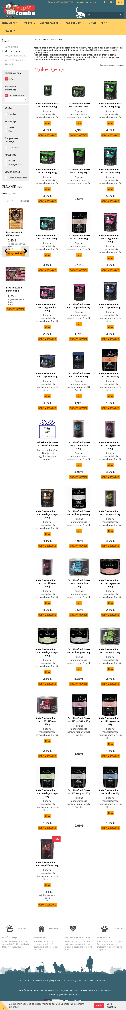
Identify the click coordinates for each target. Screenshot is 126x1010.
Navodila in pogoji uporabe (48, 980)
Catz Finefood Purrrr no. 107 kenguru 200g (79, 651)
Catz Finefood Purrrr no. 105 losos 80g (110, 792)
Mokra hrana (12, 51)
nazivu (119, 65)
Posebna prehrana (15, 55)
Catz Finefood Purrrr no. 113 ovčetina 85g (79, 720)
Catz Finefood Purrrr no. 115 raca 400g (47, 105)
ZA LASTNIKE (73, 23)
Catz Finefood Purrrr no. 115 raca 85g (110, 375)
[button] (25, 251)
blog (104, 23)
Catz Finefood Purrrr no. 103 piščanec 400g (47, 583)
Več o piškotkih (111, 1005)
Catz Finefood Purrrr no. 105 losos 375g (110, 513)
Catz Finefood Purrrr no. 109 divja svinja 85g (47, 793)
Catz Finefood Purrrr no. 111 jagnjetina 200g (110, 583)
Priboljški (10, 64)
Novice (102, 980)
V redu (99, 1005)
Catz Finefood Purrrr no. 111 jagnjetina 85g (110, 721)
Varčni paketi (49, 23)
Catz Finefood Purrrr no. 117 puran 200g (47, 375)
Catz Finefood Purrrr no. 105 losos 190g (110, 651)
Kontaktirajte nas (74, 980)
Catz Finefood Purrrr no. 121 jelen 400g (110, 171)
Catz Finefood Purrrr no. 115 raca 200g (79, 105)
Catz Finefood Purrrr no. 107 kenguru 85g (79, 792)
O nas (90, 980)
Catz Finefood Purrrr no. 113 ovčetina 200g (79, 583)
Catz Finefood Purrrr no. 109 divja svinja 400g (47, 514)
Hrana (45, 39)
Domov (37, 39)
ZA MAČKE (11, 23)
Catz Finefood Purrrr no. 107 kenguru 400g (79, 513)
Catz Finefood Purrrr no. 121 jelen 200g (47, 237)
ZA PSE (28, 23)
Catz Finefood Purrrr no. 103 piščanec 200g (47, 721)
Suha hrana (11, 47)
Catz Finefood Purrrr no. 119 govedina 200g (47, 307)
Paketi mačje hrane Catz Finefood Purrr (47, 444)
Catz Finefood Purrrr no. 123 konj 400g (110, 105)
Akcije (8, 30)
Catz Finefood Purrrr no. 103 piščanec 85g (47, 864)
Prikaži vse (24, 201)
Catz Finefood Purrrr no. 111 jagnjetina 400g (110, 445)
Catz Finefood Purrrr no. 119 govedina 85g (78, 306)
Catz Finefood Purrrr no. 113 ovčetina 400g (79, 445)
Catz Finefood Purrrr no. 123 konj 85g (79, 171)
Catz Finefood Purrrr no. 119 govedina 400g (110, 238)
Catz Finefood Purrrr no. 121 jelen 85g (79, 237)
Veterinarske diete (15, 60)
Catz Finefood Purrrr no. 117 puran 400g (110, 306)
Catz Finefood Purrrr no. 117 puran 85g (79, 375)
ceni (112, 65)
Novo (92, 23)
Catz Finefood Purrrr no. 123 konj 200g (47, 171)
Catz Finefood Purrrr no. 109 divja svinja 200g (47, 652)
